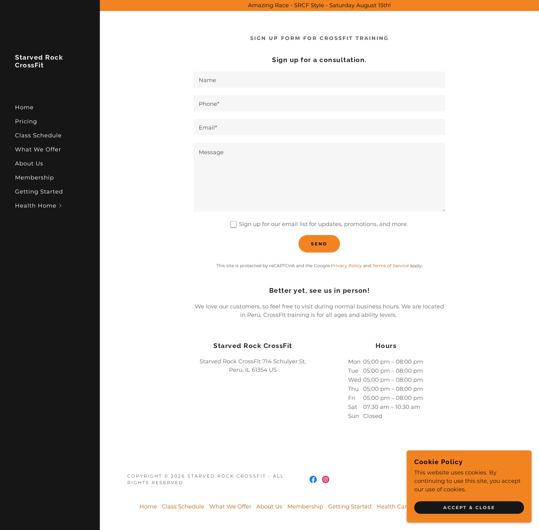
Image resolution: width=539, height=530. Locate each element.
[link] (50, 65)
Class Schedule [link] (38, 135)
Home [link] (24, 107)
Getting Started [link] (39, 191)
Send (319, 244)
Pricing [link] (26, 121)
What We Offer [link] (38, 149)
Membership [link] (34, 177)
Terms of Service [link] (390, 265)
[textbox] (319, 79)
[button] (57, 206)
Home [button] (148, 506)
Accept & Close (469, 507)
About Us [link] (29, 163)
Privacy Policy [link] (346, 265)
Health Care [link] (393, 506)
